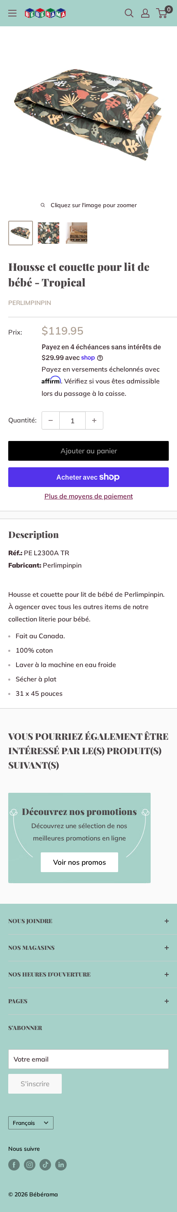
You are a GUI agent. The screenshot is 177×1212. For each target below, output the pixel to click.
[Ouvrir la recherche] (129, 13)
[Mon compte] (145, 13)
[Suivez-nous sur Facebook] (14, 1164)
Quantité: (22, 420)
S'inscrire (35, 1083)
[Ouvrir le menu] (12, 13)
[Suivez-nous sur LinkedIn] (61, 1164)
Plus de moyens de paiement (88, 496)
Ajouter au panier (89, 450)
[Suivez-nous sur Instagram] (29, 1164)
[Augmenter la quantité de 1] (94, 420)
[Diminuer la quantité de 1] (50, 420)
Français (24, 1122)
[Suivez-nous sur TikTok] (45, 1164)
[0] (162, 13)
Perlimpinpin (29, 303)
